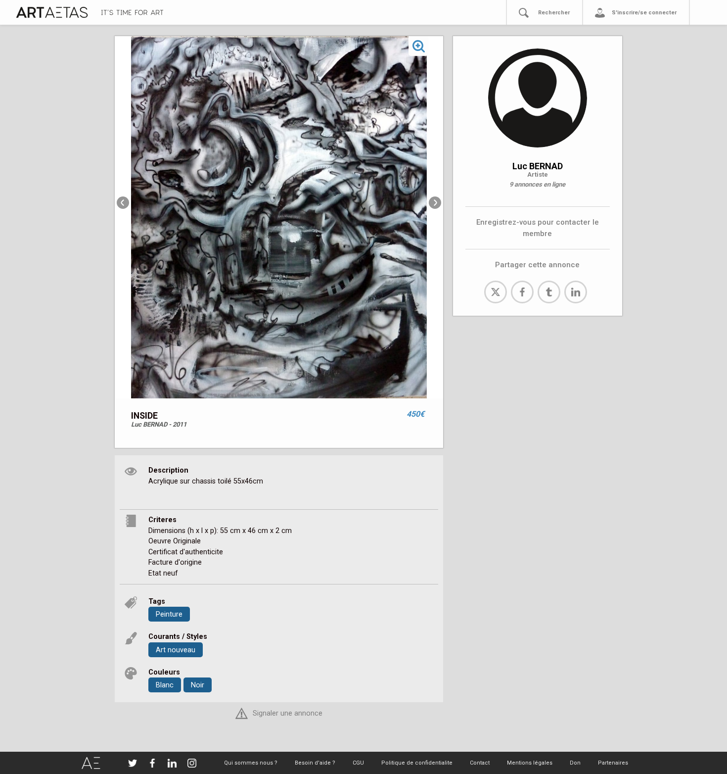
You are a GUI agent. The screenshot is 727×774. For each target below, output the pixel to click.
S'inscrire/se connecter (644, 12)
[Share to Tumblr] (549, 292)
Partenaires (613, 763)
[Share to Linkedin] (575, 292)
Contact (480, 763)
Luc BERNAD (537, 166)
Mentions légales (529, 763)
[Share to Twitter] (495, 292)
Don (575, 763)
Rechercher (554, 12)
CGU (358, 763)
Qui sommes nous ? (250, 763)
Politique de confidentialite (417, 763)
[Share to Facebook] (522, 292)
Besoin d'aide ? (315, 763)
